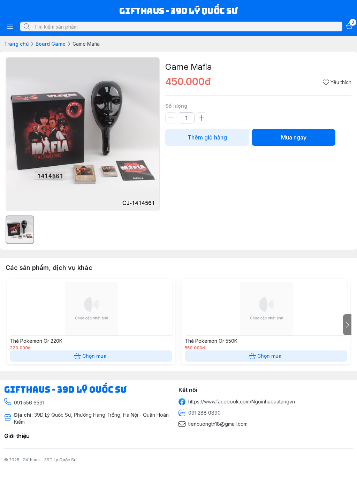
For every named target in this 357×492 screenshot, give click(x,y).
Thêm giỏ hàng (207, 137)
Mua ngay (293, 137)
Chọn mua (94, 356)
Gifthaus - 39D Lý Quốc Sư (49, 459)
